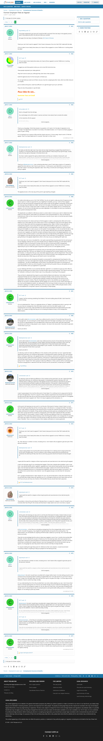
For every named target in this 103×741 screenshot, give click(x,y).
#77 (72, 636)
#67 (72, 291)
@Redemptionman (28, 164)
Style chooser (8, 676)
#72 (72, 424)
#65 (72, 174)
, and (26, 652)
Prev (7, 22)
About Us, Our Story (9, 687)
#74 (72, 507)
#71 (72, 402)
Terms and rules (66, 676)
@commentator (32, 319)
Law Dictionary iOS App (83, 693)
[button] (22, 2)
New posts (17, 6)
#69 (72, 333)
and (26, 482)
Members (52, 2)
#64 (72, 142)
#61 (72, 26)
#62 (72, 54)
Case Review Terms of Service (36, 690)
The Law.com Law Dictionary (84, 687)
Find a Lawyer (32, 687)
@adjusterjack (21, 575)
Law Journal (37, 2)
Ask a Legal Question (34, 684)
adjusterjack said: (23, 492)
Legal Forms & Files (82, 690)
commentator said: (24, 375)
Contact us (57, 676)
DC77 (6, 14)
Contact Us (7, 690)
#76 (72, 596)
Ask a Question (8, 6)
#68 (72, 315)
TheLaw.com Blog (8, 693)
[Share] (69, 26)
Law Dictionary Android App (84, 696)
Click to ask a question (84, 22)
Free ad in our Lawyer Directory (61, 693)
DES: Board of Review (48, 38)
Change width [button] (17, 676)
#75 (72, 553)
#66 (72, 196)
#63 (72, 104)
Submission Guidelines (59, 690)
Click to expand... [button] (45, 122)
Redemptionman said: (24, 147)
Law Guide (27, 2)
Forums (18, 2)
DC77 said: (21, 58)
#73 (72, 488)
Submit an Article (57, 687)
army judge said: (23, 109)
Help (80, 676)
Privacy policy (74, 676)
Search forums (26, 6)
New (45, 2)
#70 (72, 371)
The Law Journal (57, 684)
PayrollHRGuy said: (24, 30)
